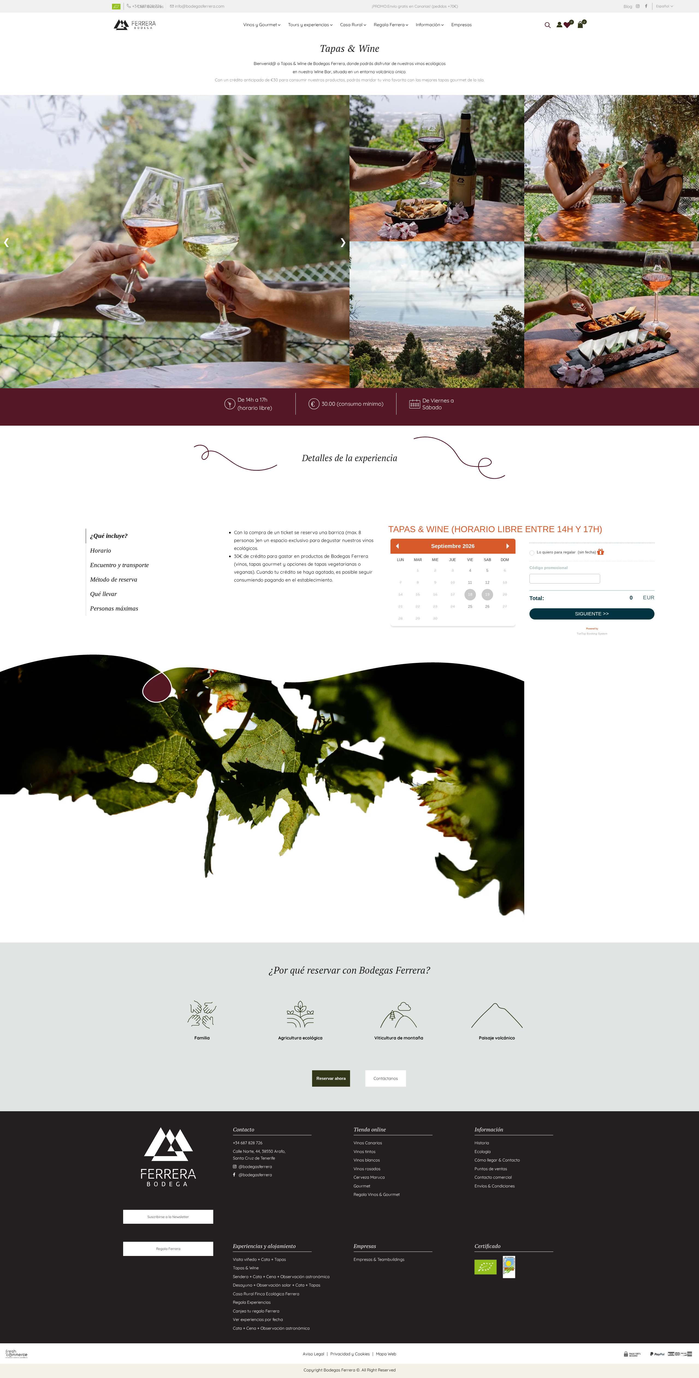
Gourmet (362, 1186)
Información (428, 24)
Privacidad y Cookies (350, 1353)
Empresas (461, 24)
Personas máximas (114, 608)
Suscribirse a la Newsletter (168, 1216)
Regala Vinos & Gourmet (377, 1194)
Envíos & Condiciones (495, 1186)
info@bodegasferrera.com (199, 6)
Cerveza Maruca (369, 1177)
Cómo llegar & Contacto (497, 1160)
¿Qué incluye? (109, 535)
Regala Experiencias (252, 1302)
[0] (567, 25)
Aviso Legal (313, 1353)
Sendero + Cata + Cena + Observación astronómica (281, 1276)
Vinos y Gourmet (260, 24)
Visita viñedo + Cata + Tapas (259, 1259)
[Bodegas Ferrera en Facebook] (646, 6)
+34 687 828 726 (247, 1142)
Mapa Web (386, 1353)
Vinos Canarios (368, 1142)
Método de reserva (113, 579)
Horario (100, 550)
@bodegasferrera (255, 1166)
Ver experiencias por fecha (258, 1319)
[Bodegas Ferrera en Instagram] (637, 6)
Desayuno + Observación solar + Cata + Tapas (276, 1285)
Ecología (483, 1151)
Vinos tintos (364, 1151)
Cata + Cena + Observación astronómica (271, 1328)
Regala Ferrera (389, 24)
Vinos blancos (367, 1160)
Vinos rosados (367, 1168)
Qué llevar (103, 594)
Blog (628, 6)
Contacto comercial (493, 1177)
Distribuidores (151, 6)
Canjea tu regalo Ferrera (256, 1311)
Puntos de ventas (491, 1168)
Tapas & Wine (246, 1267)
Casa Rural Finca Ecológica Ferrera (266, 1293)
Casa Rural (351, 24)
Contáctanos (386, 1078)
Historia (482, 1142)
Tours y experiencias (308, 24)
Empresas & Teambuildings (379, 1259)
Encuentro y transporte (119, 565)
